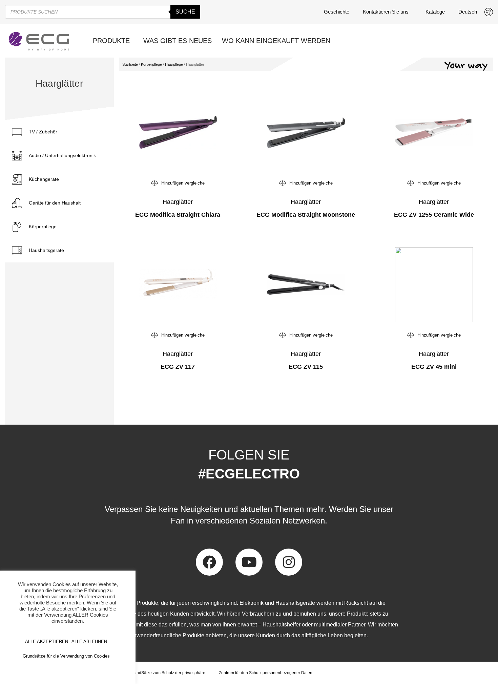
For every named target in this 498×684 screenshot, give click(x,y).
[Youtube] (249, 562)
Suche (185, 12)
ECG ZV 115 (306, 366)
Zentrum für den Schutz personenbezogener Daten (265, 672)
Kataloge (435, 12)
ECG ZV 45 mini (434, 366)
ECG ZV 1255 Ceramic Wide (434, 214)
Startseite (130, 64)
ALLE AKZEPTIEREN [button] (46, 641)
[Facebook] (209, 562)
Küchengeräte (44, 179)
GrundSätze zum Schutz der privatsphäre (167, 672)
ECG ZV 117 (178, 366)
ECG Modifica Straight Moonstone (305, 214)
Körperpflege (43, 226)
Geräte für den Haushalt (55, 203)
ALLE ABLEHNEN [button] (89, 641)
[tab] (59, 132)
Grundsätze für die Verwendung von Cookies (66, 656)
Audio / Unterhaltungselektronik (62, 155)
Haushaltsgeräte (46, 250)
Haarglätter (178, 201)
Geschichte (336, 12)
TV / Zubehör (43, 131)
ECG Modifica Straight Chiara (177, 214)
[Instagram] (288, 562)
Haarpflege (174, 64)
